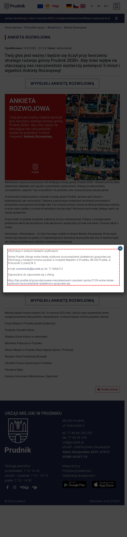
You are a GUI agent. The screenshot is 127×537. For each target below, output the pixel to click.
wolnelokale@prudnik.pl (29, 268)
